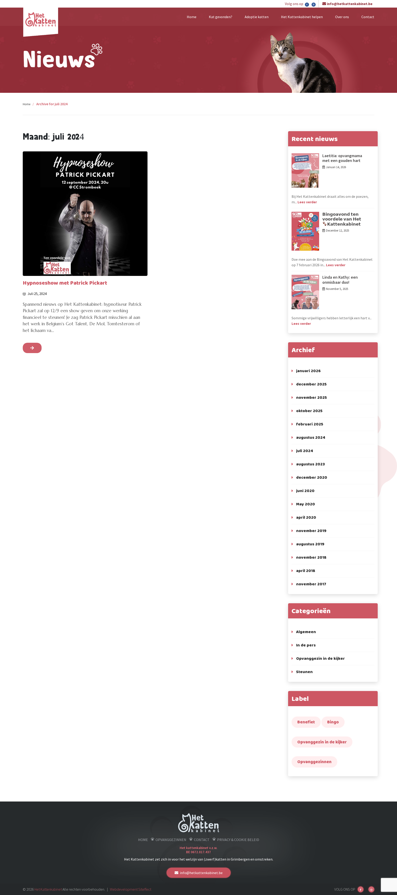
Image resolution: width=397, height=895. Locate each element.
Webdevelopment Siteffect (130, 889)
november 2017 (311, 584)
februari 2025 (309, 424)
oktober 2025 (309, 411)
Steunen (304, 672)
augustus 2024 (310, 437)
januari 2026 (308, 371)
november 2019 (311, 531)
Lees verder (307, 202)
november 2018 (311, 557)
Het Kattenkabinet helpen (302, 16)
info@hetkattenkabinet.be (349, 3)
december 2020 (311, 477)
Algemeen (306, 632)
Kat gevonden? (220, 16)
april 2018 (305, 571)
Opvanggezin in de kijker (320, 658)
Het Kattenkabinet (48, 889)
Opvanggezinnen (314, 762)
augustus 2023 (310, 464)
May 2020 (305, 504)
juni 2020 (305, 491)
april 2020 (306, 517)
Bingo (333, 722)
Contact (367, 16)
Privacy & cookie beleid (238, 839)
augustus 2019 (310, 544)
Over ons (342, 16)
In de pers (306, 645)
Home (191, 16)
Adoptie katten (257, 16)
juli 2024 (304, 451)
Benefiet (306, 722)
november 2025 (311, 397)
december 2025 (311, 384)
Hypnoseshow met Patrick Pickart (65, 283)
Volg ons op (294, 3)
